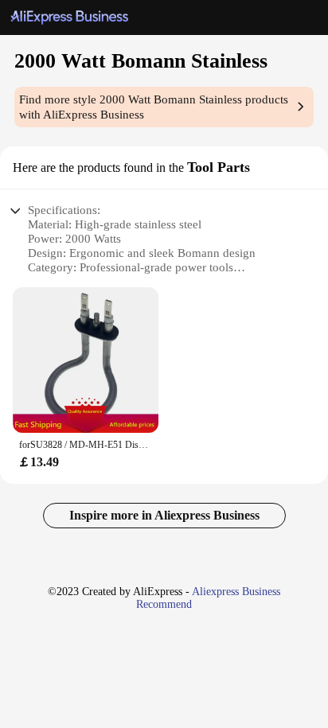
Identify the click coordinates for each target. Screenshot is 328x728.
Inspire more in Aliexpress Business (164, 515)
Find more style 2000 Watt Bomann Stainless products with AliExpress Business (153, 107)
